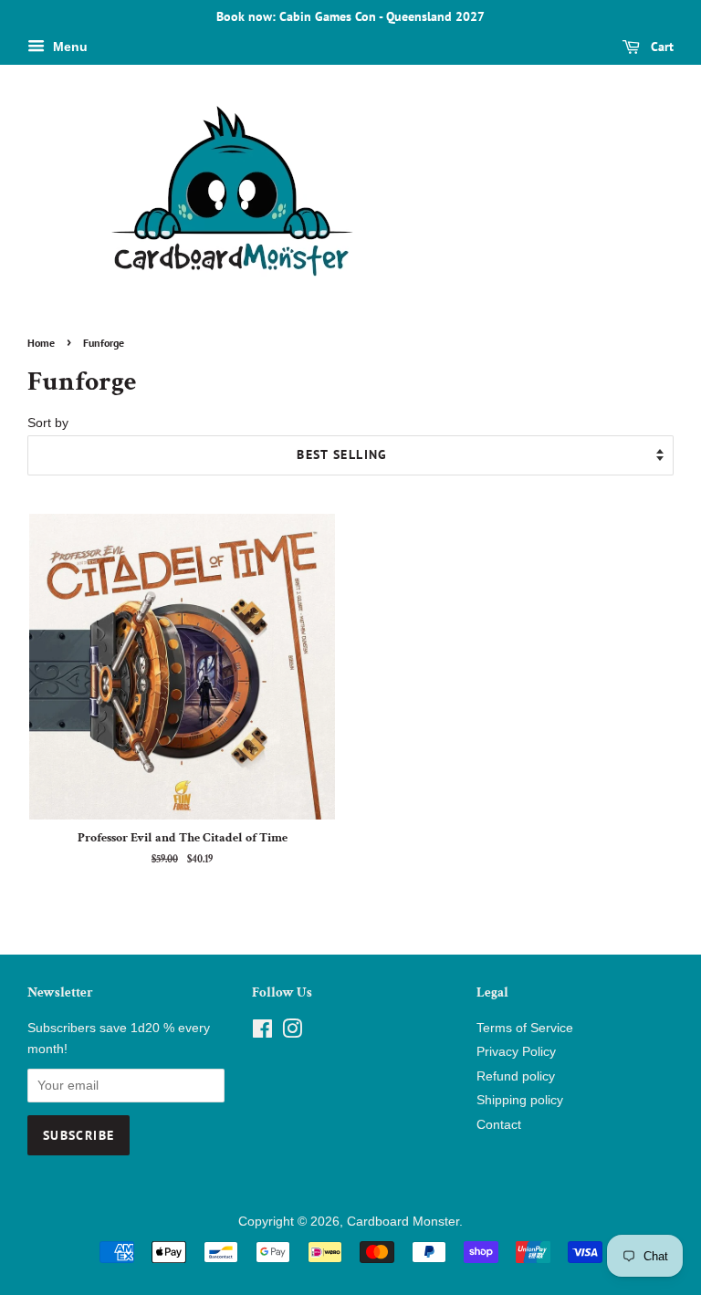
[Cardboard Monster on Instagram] (292, 1032)
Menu (68, 46)
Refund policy (515, 1076)
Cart (660, 46)
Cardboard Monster (403, 1221)
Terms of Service (524, 1028)
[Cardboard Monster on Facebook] (262, 1032)
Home (41, 343)
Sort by (47, 422)
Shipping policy (519, 1100)
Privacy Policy (516, 1052)
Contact (498, 1125)
